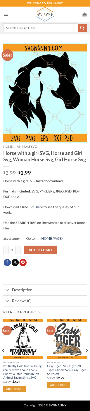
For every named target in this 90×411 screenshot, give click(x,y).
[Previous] (3, 359)
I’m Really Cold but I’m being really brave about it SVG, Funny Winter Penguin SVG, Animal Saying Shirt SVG (22, 371)
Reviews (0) (21, 300)
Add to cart (41, 250)
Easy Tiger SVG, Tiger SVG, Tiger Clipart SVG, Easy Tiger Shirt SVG (66, 369)
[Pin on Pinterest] (23, 262)
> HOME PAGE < (51, 238)
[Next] (86, 359)
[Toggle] (7, 290)
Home (8, 146)
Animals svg (27, 146)
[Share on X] (15, 262)
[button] (6, 14)
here (39, 207)
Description (22, 290)
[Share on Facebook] (7, 262)
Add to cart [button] (14, 388)
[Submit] (82, 28)
